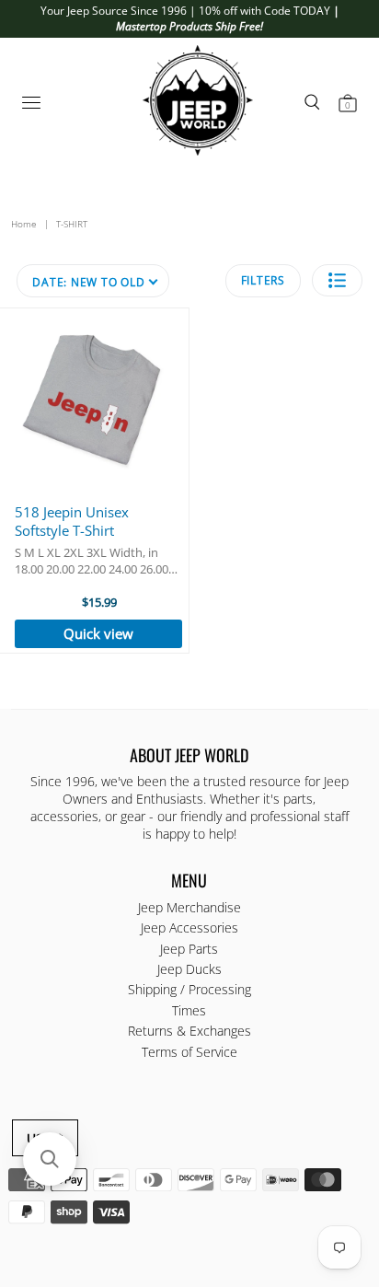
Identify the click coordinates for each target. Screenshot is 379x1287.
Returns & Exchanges (189, 1030)
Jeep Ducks (189, 969)
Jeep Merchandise (189, 907)
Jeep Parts (189, 948)
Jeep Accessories (189, 927)
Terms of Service (189, 1052)
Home (24, 223)
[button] (337, 280)
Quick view (98, 633)
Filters (263, 280)
